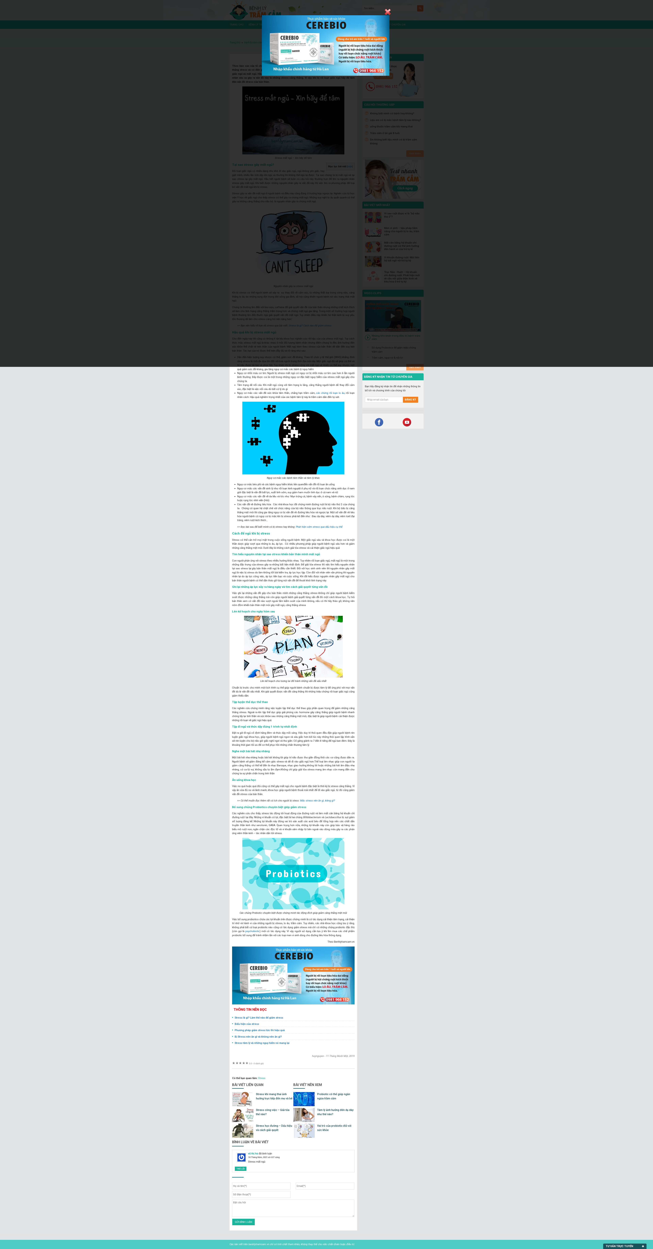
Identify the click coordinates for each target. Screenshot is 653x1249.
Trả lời (241, 1168)
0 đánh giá (256, 1063)
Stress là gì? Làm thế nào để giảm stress (259, 1017)
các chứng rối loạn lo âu (330, 393)
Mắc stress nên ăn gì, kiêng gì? (317, 800)
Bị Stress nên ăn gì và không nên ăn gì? (258, 1036)
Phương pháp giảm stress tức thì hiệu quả (260, 1030)
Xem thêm (415, 367)
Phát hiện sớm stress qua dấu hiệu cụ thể (319, 526)
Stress (261, 1078)
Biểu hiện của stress (247, 1023)
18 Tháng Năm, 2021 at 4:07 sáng (264, 1157)
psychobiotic (252, 931)
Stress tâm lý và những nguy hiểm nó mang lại (262, 1043)
